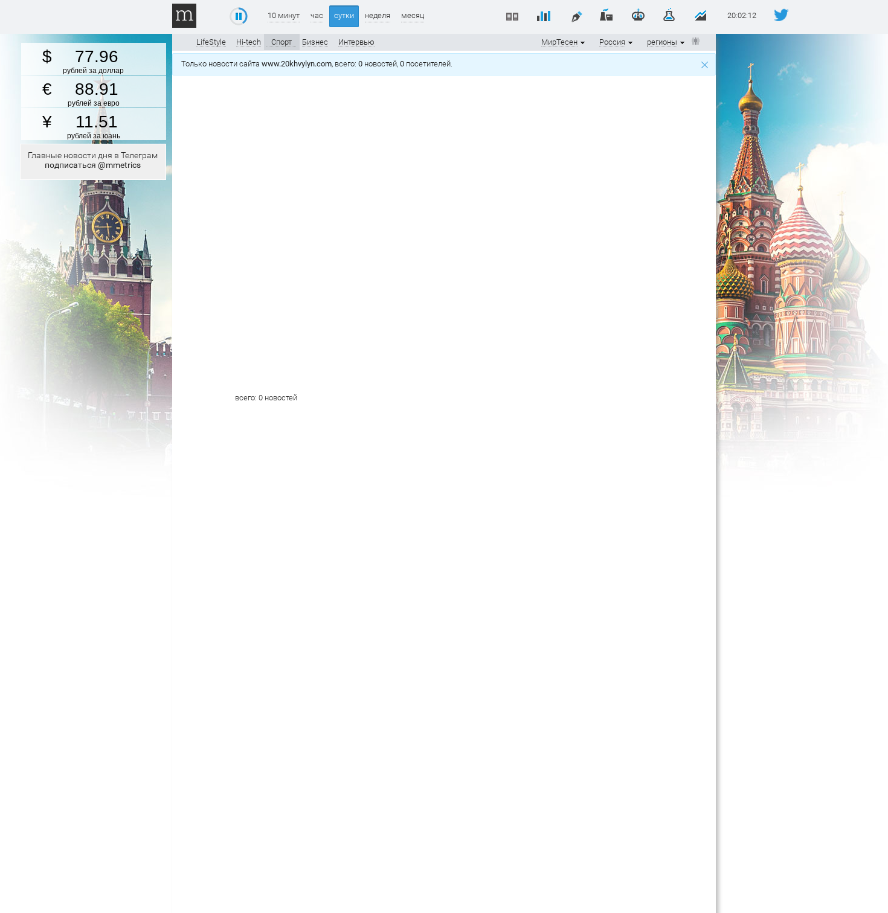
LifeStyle (211, 41)
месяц (412, 15)
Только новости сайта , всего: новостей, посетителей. (318, 63)
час (316, 15)
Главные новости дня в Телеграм (93, 160)
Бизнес (315, 41)
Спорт (281, 41)
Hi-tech (248, 41)
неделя (377, 15)
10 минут (284, 15)
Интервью (356, 41)
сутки (344, 15)
